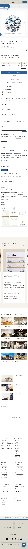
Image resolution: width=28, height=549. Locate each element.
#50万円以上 (8, 98)
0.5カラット (17, 445)
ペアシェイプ (19, 467)
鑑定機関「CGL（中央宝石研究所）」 (11, 298)
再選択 (4, 7)
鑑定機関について (4, 202)
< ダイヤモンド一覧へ (5, 9)
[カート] (4, 2)
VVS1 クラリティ (5, 491)
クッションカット (20, 474)
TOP (3, 517)
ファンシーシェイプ (19, 464)
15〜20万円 (4, 467)
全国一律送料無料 (7, 86)
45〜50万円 (4, 477)
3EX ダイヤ (17, 488)
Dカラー (3, 509)
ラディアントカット (20, 477)
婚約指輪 (4, 440)
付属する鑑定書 (4, 199)
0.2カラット (17, 440)
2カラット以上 (18, 456)
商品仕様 (4, 104)
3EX (10, 169)
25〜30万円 (4, 471)
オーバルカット (20, 475)
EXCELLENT (4, 169)
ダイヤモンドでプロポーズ (7, 443)
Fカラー (3, 505)
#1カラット (3, 98)
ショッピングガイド (20, 523)
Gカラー (3, 504)
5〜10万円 (4, 464)
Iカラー (3, 500)
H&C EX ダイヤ (18, 490)
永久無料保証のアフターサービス (11, 92)
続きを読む (18, 138)
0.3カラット (17, 442)
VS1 (7, 150)
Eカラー (3, 507)
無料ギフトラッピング (7, 109)
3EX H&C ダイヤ (18, 491)
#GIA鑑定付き (14, 98)
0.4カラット (17, 443)
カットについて (4, 179)
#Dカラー (14, 100)
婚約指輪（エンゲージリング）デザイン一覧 (14, 517)
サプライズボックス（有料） (8, 114)
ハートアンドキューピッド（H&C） (7, 181)
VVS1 (16, 150)
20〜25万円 (4, 469)
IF (20, 150)
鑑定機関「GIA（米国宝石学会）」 (10, 296)
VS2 (3, 150)
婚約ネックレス (5, 442)
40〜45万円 (4, 475)
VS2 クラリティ (5, 486)
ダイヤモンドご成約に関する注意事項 (14, 82)
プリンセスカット (20, 466)
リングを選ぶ (13, 5)
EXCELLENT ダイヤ (19, 486)
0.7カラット (17, 448)
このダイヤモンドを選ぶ (14, 72)
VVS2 (12, 150)
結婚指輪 (4, 447)
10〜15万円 (4, 466)
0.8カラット (17, 450)
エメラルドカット (20, 469)
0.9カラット (17, 451)
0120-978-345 (18, 533)
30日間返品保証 (7, 89)
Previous (23, 245)
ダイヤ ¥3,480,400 (3, 6)
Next (26, 245)
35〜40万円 (4, 474)
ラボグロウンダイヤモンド (7, 448)
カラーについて (4, 141)
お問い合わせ (21, 527)
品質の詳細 (23, 68)
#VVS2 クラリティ (7, 100)
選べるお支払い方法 (8, 95)
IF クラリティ (4, 493)
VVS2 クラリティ (5, 490)
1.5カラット (17, 455)
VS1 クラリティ (5, 488)
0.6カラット (17, 447)
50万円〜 (4, 479)
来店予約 (14, 75)
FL (24, 150)
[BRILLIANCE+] (14, 2)
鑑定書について (4, 204)
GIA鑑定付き (18, 500)
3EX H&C (23, 169)
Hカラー (3, 502)
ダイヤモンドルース (6, 445)
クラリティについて (4, 160)
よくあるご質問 (7, 527)
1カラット (17, 453)
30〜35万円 (4, 472)
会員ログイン (7, 523)
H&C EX (17, 169)
